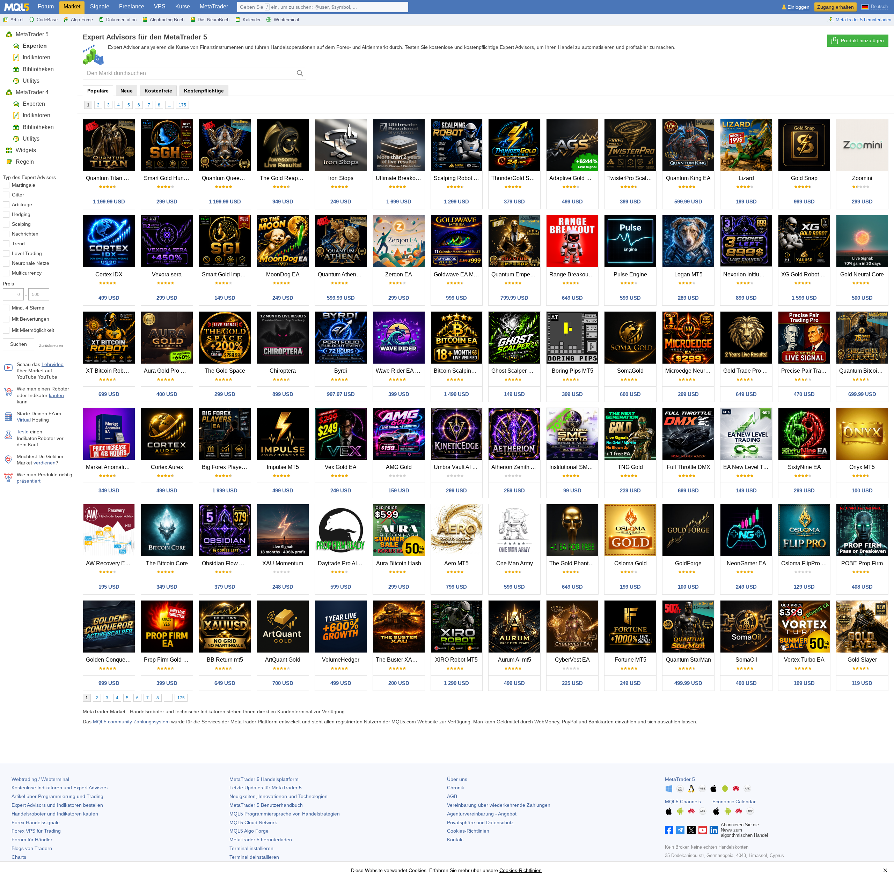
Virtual (24, 420)
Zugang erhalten (835, 7)
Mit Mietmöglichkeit (33, 330)
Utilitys (31, 81)
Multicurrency (27, 273)
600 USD (630, 394)
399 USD (630, 201)
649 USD (572, 298)
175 (182, 105)
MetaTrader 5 (32, 34)
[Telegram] (680, 830)
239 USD (630, 490)
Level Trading (27, 253)
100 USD (862, 490)
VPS (160, 6)
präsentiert (29, 481)
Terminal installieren (251, 848)
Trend (18, 243)
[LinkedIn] (714, 830)
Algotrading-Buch (167, 19)
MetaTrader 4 (32, 92)
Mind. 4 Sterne (28, 308)
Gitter (18, 195)
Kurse (182, 6)
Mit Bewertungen (30, 319)
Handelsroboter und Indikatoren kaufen (55, 814)
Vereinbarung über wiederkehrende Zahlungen (498, 805)
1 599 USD (804, 298)
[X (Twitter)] (691, 830)
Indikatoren (36, 57)
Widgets (26, 150)
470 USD (804, 394)
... (169, 105)
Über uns (457, 779)
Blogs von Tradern (32, 848)
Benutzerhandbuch (266, 805)
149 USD (224, 298)
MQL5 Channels (683, 801)
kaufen (56, 395)
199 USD (746, 201)
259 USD (514, 490)
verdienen (45, 462)
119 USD (862, 683)
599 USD (630, 298)
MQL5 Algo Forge (249, 831)
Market (72, 6)
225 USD (572, 683)
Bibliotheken (38, 69)
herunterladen (260, 839)
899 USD (746, 298)
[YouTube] (702, 830)
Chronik (455, 787)
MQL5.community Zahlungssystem (131, 721)
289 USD (688, 298)
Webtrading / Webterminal (40, 779)
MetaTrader (214, 6)
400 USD (166, 394)
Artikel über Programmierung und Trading (57, 796)
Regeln (25, 162)
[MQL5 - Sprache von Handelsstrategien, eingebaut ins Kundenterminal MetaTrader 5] (16, 7)
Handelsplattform (264, 779)
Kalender (252, 19)
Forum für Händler (32, 839)
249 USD (340, 201)
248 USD (282, 587)
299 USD (166, 201)
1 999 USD (224, 490)
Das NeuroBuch (213, 19)
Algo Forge (82, 19)
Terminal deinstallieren (254, 857)
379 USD (514, 201)
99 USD (572, 490)
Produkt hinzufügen (862, 40)
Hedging (21, 214)
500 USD (862, 298)
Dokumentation (121, 19)
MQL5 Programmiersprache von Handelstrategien (284, 814)
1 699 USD (398, 201)
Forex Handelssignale (36, 822)
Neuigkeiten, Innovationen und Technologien (278, 796)
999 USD (804, 201)
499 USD (572, 201)
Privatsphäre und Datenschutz (480, 822)
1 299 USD (456, 201)
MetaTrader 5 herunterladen (863, 19)
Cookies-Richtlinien (468, 831)
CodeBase (47, 19)
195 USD (108, 587)
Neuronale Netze (30, 263)
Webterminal (286, 19)
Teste (23, 431)
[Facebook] (669, 830)
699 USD (108, 394)
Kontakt (455, 839)
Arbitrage (22, 204)
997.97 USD (341, 394)
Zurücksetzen (51, 345)
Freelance (131, 6)
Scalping (21, 224)
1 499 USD (456, 394)
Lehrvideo (53, 364)
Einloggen (798, 7)
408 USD (862, 587)
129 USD (804, 587)
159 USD (398, 490)
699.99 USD (862, 394)
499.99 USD (688, 683)
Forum (46, 6)
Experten (35, 46)
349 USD (108, 490)
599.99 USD (688, 201)
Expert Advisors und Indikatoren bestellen (57, 805)
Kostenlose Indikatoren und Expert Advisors (60, 787)
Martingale (23, 185)
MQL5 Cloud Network (253, 822)
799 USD (456, 587)
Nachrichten (25, 234)
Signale (99, 6)
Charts (19, 857)
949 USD (282, 201)
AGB (452, 796)
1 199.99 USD (109, 201)
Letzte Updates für (265, 787)
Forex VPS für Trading (36, 831)
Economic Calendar (734, 801)
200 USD (398, 683)
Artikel (16, 19)
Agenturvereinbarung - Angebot (481, 814)
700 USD (282, 683)
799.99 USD (514, 298)
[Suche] (300, 73)
